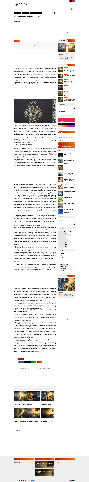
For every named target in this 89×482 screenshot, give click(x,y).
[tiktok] (71, 1)
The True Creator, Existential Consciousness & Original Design (27, 45)
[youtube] (69, 1)
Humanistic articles (63, 266)
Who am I (29, 9)
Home (15, 9)
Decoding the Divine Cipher (65, 259)
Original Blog (50, 9)
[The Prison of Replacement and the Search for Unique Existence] (60, 99)
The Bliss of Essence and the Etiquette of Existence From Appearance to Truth (30, 47)
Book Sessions (44, 9)
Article (39, 9)
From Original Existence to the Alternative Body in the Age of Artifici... (69, 94)
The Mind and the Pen (68, 197)
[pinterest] (73, 1)
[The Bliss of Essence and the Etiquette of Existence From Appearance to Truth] (60, 69)
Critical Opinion (63, 257)
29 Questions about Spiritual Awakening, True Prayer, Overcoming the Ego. (69, 173)
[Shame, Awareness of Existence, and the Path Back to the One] (60, 76)
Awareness (61, 54)
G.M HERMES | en (28, 480)
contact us (30, 0)
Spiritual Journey (21, 359)
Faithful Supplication (64, 264)
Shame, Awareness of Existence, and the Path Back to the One (27, 43)
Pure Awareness (63, 242)
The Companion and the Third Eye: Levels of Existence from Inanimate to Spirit (69, 211)
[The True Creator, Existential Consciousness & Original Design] (66, 47)
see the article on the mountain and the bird (46, 79)
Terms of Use (24, 0)
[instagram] (74, 1)
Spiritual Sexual (63, 246)
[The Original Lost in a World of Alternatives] (60, 87)
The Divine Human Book (68, 165)
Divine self (62, 262)
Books (69, 231)
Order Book (34, 9)
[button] (67, 61)
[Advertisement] (35, 31)
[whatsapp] (74, 480)
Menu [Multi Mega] (21, 9)
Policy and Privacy (17, 0)
